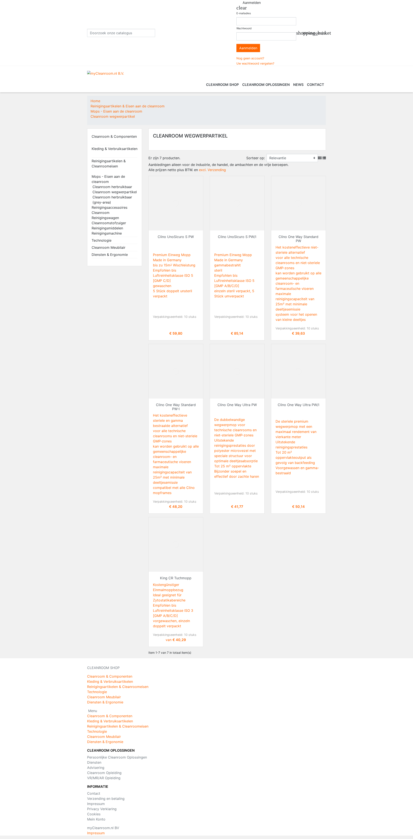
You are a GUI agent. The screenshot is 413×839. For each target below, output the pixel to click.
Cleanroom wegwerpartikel (114, 192)
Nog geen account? (250, 58)
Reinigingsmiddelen (107, 228)
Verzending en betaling (106, 798)
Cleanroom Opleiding (104, 773)
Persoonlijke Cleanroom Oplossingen (117, 757)
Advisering (95, 767)
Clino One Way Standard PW (298, 239)
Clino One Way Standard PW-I (176, 407)
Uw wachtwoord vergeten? (255, 63)
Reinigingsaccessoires (109, 207)
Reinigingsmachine (107, 233)
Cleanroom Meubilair (108, 247)
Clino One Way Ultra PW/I (298, 405)
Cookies (93, 814)
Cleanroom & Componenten (114, 136)
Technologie (101, 240)
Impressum (96, 804)
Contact (93, 793)
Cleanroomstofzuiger (109, 223)
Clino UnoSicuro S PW (176, 237)
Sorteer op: (255, 158)
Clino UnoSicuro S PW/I (237, 237)
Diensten (94, 762)
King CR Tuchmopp (175, 578)
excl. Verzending (212, 170)
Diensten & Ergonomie (110, 254)
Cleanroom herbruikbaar (112, 187)
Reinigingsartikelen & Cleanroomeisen (109, 163)
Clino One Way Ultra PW (237, 405)
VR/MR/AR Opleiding (103, 778)
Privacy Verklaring (102, 809)
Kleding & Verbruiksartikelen (114, 149)
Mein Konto (96, 819)
